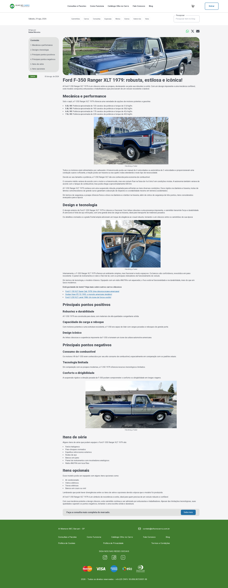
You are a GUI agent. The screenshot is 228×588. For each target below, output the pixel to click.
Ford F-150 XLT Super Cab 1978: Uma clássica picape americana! (92, 291)
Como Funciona (97, 6)
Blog (151, 6)
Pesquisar (180, 15)
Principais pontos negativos (43, 59)
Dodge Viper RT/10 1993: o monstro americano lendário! (88, 294)
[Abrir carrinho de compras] (193, 6)
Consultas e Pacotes (76, 6)
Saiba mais (188, 512)
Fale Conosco (139, 6)
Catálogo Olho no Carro (118, 6)
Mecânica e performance (42, 45)
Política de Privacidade (113, 543)
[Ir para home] (20, 6)
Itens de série (38, 64)
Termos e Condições (160, 543)
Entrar (211, 6)
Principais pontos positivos (43, 54)
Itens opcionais (38, 69)
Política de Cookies (66, 543)
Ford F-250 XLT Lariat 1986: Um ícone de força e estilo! (88, 297)
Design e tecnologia (40, 50)
